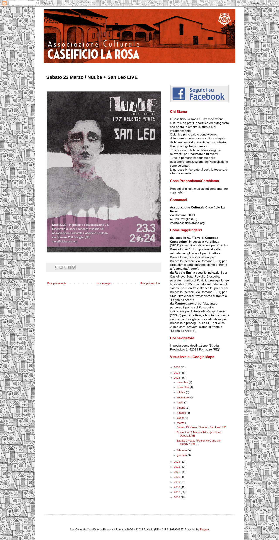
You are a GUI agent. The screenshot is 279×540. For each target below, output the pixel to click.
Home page (104, 283)
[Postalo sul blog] (61, 267)
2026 (177, 367)
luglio (180, 402)
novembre (183, 387)
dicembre (183, 382)
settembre (183, 397)
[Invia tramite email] (57, 267)
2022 (177, 466)
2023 (177, 461)
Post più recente (56, 283)
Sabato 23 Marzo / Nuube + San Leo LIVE (201, 427)
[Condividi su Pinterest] (73, 267)
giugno (181, 407)
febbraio (182, 450)
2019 (177, 482)
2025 (177, 372)
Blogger (204, 529)
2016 (177, 497)
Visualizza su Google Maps (192, 357)
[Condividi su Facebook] (69, 267)
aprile (180, 417)
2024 (177, 377)
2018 (177, 487)
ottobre (181, 392)
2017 (177, 492)
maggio (182, 412)
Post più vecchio (150, 283)
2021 (177, 472)
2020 (177, 477)
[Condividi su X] (65, 267)
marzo (181, 423)
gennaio (182, 455)
